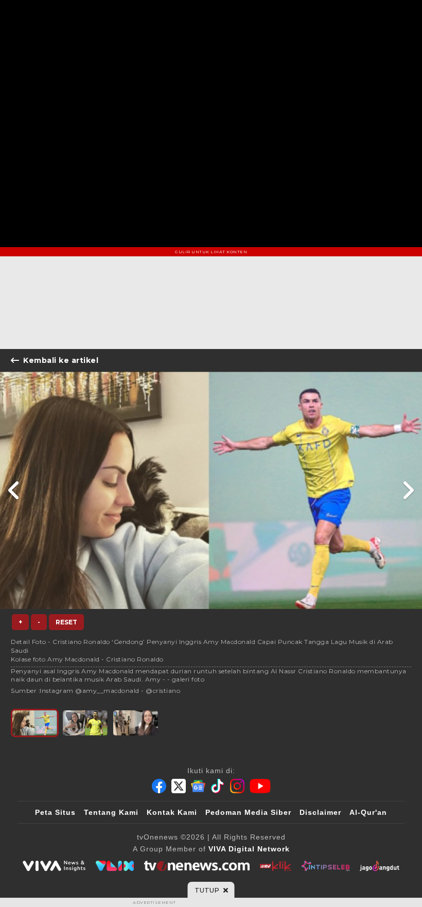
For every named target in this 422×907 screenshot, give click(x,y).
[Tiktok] (217, 786)
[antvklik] (275, 866)
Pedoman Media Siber (248, 812)
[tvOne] (197, 866)
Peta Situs (55, 812)
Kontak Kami (172, 812)
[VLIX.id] (115, 866)
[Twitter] (178, 786)
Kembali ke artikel (60, 360)
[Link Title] (14, 490)
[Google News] (198, 786)
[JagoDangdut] (379, 866)
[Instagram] (237, 786)
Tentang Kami (111, 812)
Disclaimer (320, 812)
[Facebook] (159, 786)
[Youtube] (260, 786)
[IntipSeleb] (325, 866)
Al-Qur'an (368, 812)
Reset (66, 622)
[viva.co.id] (54, 866)
